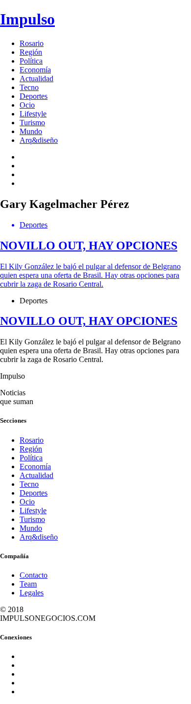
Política (31, 61)
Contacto (34, 575)
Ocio (27, 105)
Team (28, 584)
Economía (35, 70)
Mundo (31, 131)
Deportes (34, 96)
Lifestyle (33, 114)
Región (31, 52)
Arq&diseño (39, 140)
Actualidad (36, 78)
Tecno (29, 87)
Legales (32, 593)
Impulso (27, 19)
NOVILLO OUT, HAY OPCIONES (88, 321)
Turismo (32, 122)
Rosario (32, 43)
